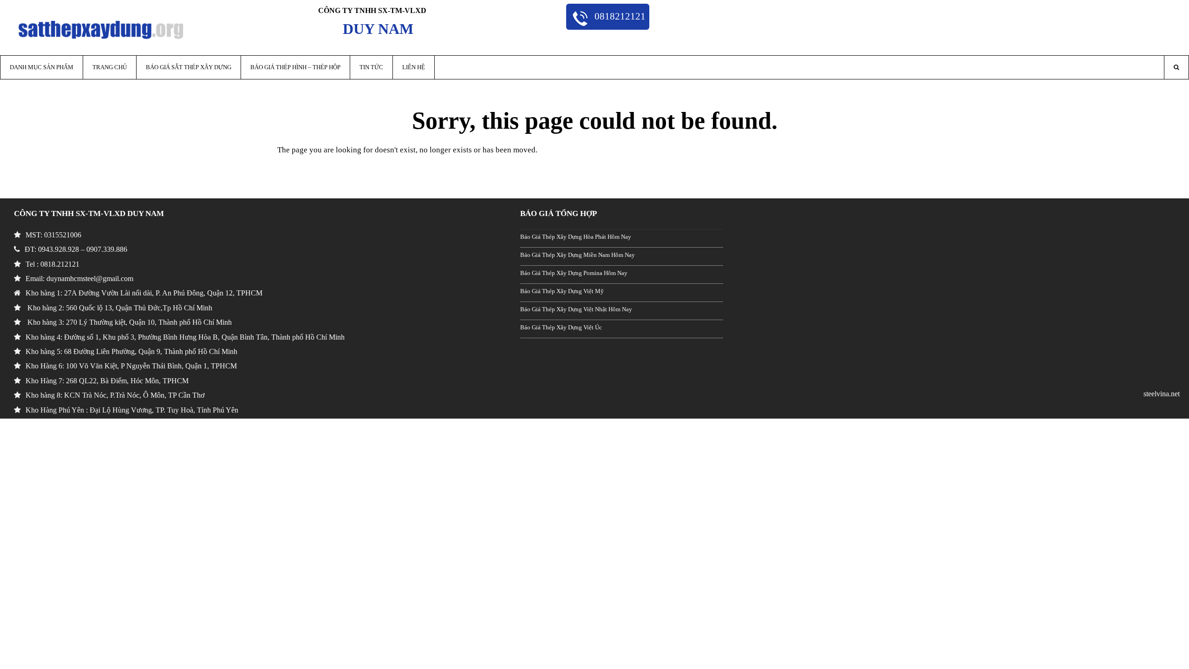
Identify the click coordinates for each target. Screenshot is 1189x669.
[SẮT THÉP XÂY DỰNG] (101, 29)
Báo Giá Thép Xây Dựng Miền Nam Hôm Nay (577, 255)
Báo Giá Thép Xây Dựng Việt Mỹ (562, 291)
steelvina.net (1161, 394)
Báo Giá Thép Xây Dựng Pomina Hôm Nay (573, 273)
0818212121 (619, 16)
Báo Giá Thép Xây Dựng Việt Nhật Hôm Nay (576, 309)
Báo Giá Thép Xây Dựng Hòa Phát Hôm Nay (575, 237)
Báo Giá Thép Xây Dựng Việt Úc (561, 327)
